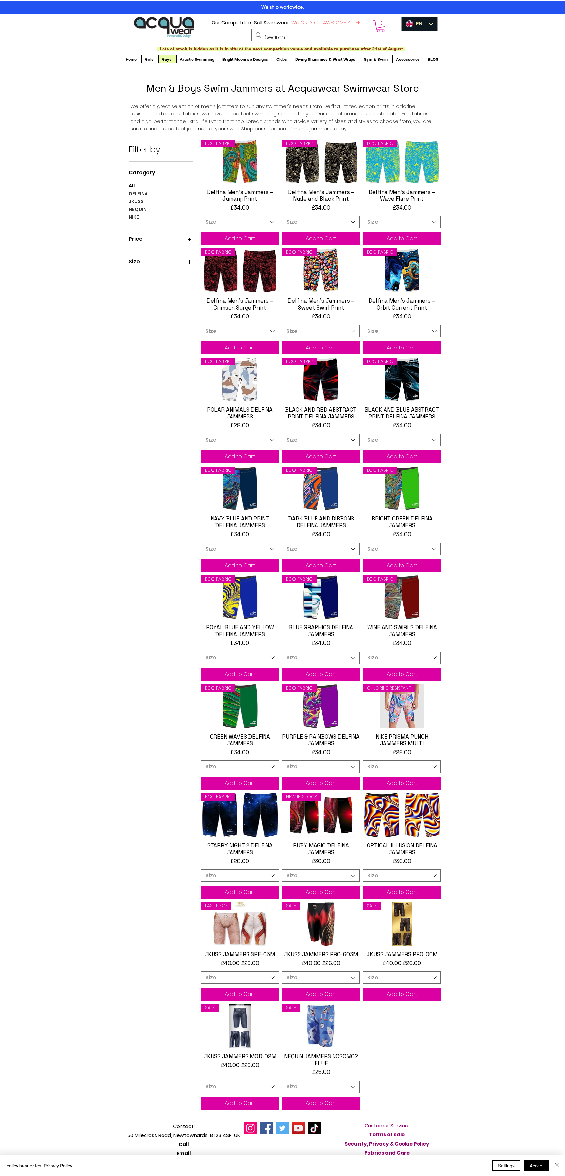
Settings (506, 1165)
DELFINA (138, 193)
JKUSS (136, 201)
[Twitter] (282, 1128)
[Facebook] (266, 1128)
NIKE (134, 217)
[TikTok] (314, 1128)
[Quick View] (402, 815)
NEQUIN (137, 209)
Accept (537, 1165)
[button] (380, 26)
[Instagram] (250, 1128)
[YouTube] (298, 1128)
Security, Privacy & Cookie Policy (387, 1143)
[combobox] (240, 222)
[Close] (557, 1165)
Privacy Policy (58, 1165)
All (132, 185)
